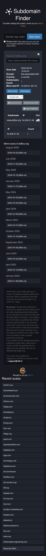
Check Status (25, 91)
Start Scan (34, 36)
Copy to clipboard (31, 108)
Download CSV (15, 103)
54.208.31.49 (28, 120)
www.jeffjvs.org (14, 120)
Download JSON (32, 103)
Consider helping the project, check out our (23, 24)
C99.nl (30, 375)
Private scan (22, 43)
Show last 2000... (10, 548)
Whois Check (12, 91)
